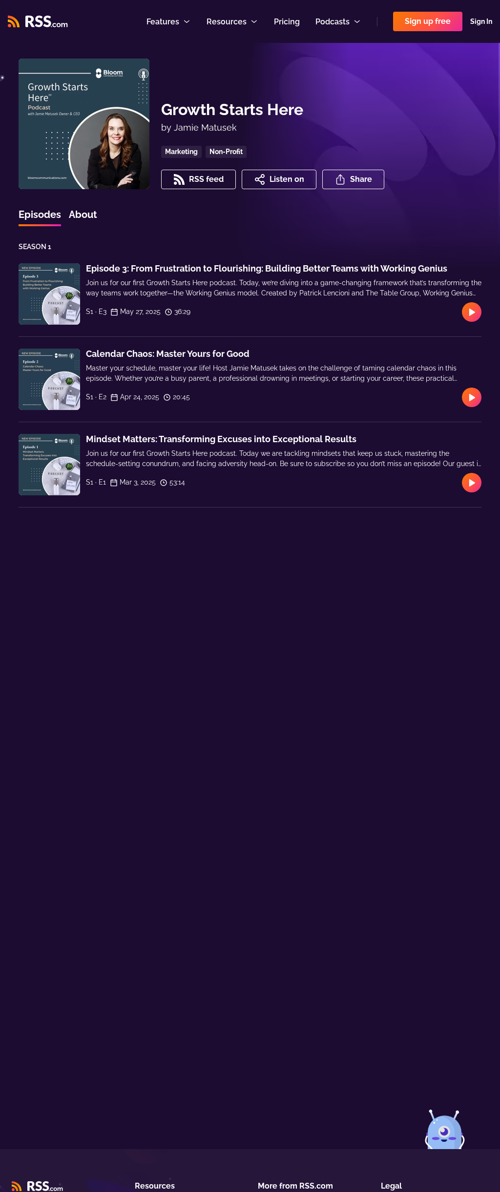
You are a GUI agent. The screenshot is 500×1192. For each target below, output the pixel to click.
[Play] (471, 312)
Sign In (481, 21)
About (83, 214)
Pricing (287, 21)
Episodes (40, 214)
